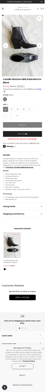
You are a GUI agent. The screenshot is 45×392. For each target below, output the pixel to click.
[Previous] (5, 45)
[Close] (43, 347)
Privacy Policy (29, 361)
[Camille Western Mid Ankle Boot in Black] (12, 245)
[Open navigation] (6, 8)
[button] (4, 387)
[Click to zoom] (39, 18)
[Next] (39, 45)
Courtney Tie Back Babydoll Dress (19, 167)
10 (29, 109)
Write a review (22, 297)
